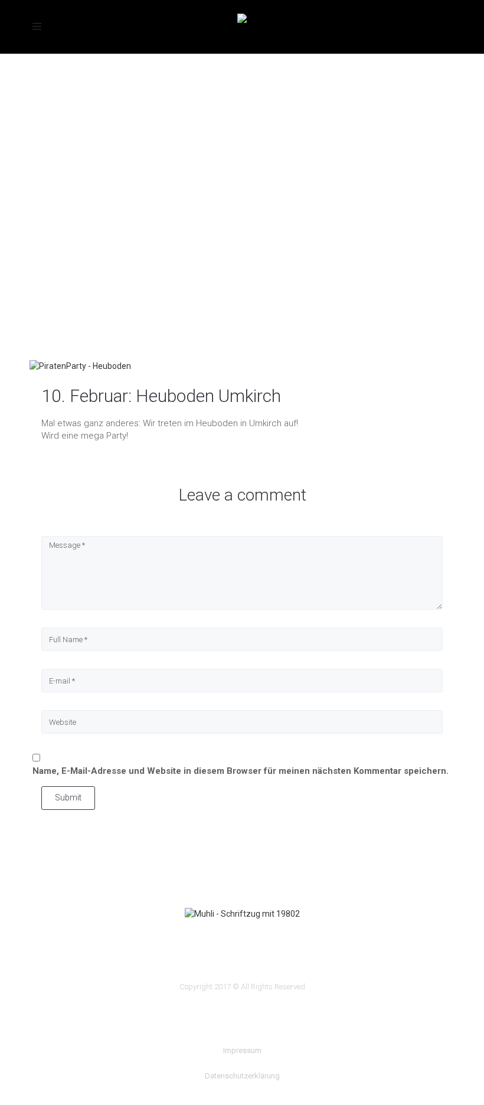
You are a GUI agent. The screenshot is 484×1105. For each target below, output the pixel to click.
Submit (68, 797)
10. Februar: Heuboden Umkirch (161, 395)
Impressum (242, 1050)
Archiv (68, 257)
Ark (37, 257)
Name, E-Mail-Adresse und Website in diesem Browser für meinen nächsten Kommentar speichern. (240, 771)
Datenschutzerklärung (242, 1075)
